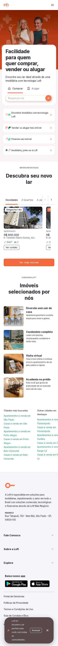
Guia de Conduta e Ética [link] (16, 615)
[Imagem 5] (31, 225)
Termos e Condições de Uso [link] (18, 609)
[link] (29, 262)
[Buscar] (48, 98)
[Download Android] (16, 584)
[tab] (15, 88)
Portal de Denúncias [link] (14, 596)
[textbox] (29, 98)
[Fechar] (47, 630)
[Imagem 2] (25, 225)
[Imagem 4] (29, 225)
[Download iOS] (40, 584)
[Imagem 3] (27, 225)
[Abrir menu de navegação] (52, 5)
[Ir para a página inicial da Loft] (7, 5)
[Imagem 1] (23, 225)
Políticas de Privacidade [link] (16, 602)
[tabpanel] (29, 98)
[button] (29, 535)
